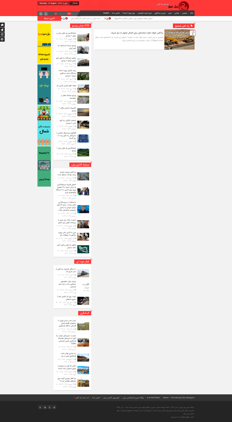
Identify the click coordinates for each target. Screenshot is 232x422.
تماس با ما (116, 13)
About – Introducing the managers (179, 397)
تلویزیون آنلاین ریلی (111, 397)
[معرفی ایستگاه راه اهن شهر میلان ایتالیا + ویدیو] (72, 62)
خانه (191, 13)
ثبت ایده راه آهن (82, 397)
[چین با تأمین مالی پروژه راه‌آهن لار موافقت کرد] (72, 237)
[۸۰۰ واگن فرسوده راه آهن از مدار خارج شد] (72, 273)
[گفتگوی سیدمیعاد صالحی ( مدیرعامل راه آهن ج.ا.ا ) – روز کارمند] (72, 138)
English (106, 13)
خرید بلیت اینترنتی (145, 13)
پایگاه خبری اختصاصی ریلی (133, 397)
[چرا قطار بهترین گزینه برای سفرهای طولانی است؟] (72, 382)
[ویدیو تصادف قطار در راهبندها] (72, 100)
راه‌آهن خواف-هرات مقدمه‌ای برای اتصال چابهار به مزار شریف (136, 32)
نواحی (177, 13)
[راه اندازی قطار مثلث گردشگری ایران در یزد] (72, 358)
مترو (170, 13)
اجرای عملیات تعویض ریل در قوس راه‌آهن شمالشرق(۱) (153, 18)
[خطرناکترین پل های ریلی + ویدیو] (72, 152)
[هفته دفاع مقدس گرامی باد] (72, 89)
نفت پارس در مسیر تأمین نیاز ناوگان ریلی (105, 18)
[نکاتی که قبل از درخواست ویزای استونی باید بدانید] (72, 370)
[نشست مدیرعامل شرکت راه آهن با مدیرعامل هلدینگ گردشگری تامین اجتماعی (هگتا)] (72, 342)
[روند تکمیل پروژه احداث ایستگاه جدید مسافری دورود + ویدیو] (72, 76)
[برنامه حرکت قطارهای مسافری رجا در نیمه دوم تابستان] (72, 287)
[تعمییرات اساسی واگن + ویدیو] (72, 112)
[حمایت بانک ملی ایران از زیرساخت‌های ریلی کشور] (72, 224)
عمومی (184, 13)
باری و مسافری (160, 13)
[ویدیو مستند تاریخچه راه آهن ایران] (72, 50)
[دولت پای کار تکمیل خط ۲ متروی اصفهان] (72, 300)
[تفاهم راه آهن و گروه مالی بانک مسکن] (72, 249)
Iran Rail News (153, 397)
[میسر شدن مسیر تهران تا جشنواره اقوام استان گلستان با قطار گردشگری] (72, 326)
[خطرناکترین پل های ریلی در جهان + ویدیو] (72, 37)
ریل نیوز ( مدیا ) (129, 13)
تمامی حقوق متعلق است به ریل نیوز (182, 417)
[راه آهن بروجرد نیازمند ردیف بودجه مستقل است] (72, 176)
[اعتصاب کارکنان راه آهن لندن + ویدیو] (72, 125)
